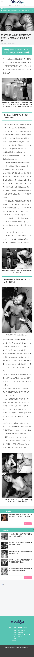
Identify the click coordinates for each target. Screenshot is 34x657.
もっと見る (28, 523)
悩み (15, 634)
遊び (6, 8)
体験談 (14, 640)
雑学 (15, 638)
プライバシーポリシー (24, 634)
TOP (2, 8)
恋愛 (15, 632)
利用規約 (20, 632)
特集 (15, 630)
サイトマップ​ (21, 630)
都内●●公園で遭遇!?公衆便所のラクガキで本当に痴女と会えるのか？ (16, 38)
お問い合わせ (21, 636)
